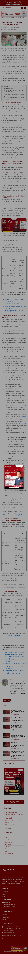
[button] (21, 467)
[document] (14, 477)
